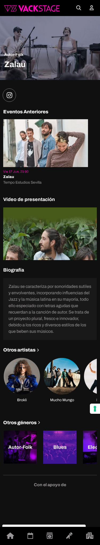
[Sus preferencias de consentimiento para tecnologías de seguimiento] (95, 409)
